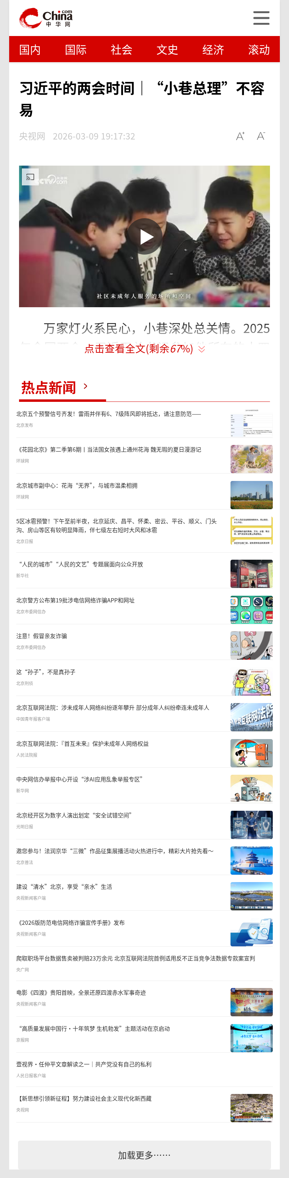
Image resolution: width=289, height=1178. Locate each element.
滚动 (259, 49)
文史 (167, 49)
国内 (30, 49)
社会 (122, 49)
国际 (76, 49)
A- (261, 135)
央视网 (32, 135)
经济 (213, 49)
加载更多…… (144, 1154)
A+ (240, 135)
